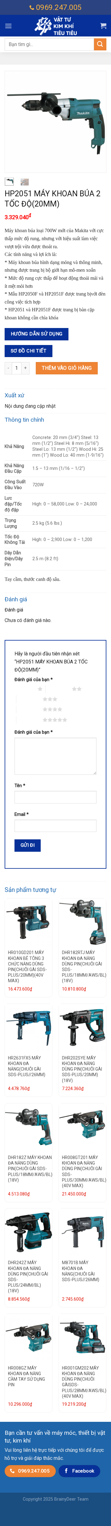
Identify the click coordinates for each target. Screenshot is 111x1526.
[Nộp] (100, 44)
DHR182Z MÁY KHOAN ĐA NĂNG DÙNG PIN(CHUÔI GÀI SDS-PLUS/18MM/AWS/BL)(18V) (30, 1169)
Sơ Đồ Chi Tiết (29, 351)
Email (21, 814)
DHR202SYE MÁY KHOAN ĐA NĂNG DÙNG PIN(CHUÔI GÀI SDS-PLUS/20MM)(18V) (82, 1069)
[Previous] (14, 122)
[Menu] (8, 25)
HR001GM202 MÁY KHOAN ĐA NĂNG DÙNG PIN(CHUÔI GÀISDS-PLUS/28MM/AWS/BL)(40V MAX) (84, 1382)
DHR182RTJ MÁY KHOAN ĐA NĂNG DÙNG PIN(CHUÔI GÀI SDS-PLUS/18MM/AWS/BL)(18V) (84, 966)
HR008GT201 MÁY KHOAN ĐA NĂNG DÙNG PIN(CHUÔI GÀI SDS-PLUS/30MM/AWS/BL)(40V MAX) (84, 1171)
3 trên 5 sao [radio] (29, 699)
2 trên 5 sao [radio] (59, 688)
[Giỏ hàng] (103, 25)
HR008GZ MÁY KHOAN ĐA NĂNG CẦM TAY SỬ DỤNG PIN (26, 1376)
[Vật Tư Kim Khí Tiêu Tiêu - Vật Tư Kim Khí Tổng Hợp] (55, 25)
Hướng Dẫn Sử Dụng (37, 334)
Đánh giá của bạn (33, 679)
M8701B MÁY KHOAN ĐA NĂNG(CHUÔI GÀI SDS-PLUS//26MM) (80, 1271)
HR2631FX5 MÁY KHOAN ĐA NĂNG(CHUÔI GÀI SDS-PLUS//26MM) (26, 1066)
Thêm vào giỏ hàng (67, 368)
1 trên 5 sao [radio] (24, 688)
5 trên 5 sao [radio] (29, 719)
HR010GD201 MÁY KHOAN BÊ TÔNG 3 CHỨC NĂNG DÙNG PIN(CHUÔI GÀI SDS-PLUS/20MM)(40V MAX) (27, 966)
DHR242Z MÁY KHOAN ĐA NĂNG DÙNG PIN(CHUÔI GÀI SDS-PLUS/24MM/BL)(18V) (28, 1276)
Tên (19, 785)
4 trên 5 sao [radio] (29, 709)
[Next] (96, 122)
